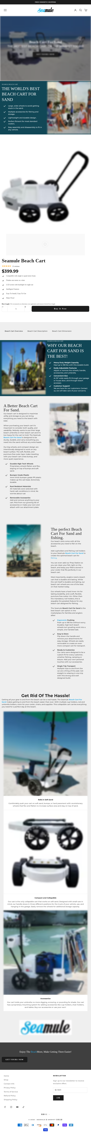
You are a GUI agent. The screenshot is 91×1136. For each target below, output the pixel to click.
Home (6, 1076)
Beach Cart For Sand (13, 437)
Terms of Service (11, 1092)
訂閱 (58, 1098)
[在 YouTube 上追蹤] (17, 1107)
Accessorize (45, 998)
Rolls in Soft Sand (45, 800)
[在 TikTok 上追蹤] (23, 1107)
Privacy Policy (10, 1088)
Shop (6, 1080)
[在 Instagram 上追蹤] (11, 1107)
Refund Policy (10, 1096)
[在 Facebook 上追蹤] (5, 1107)
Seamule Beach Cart (23, 260)
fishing (54, 558)
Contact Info (9, 1084)
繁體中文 (44, 1114)
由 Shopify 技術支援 (54, 1119)
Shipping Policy (10, 1100)
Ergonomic (62, 620)
